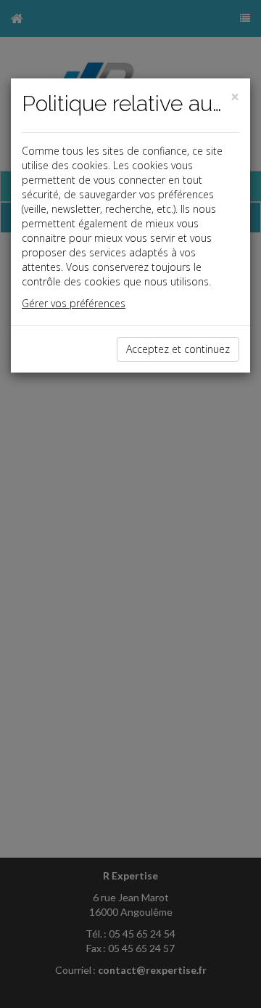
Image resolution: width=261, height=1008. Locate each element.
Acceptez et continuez (178, 349)
